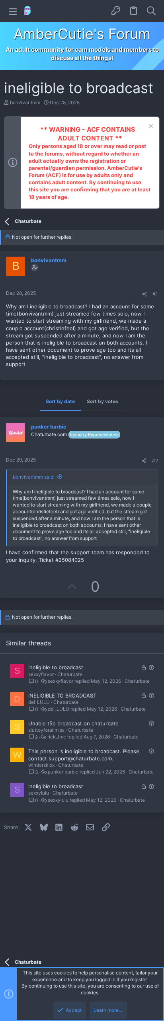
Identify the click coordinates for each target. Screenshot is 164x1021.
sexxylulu (38, 793)
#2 (155, 461)
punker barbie (63, 772)
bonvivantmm (25, 102)
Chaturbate (69, 674)
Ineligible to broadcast (55, 667)
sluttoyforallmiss (46, 730)
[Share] (144, 294)
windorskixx (41, 765)
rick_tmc (56, 737)
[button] (13, 11)
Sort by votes (102, 401)
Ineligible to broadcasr (55, 786)
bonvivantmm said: (34, 477)
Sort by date (60, 401)
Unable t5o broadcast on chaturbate (73, 723)
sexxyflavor (41, 674)
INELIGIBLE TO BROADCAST (62, 695)
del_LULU (39, 702)
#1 (155, 294)
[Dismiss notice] (149, 127)
